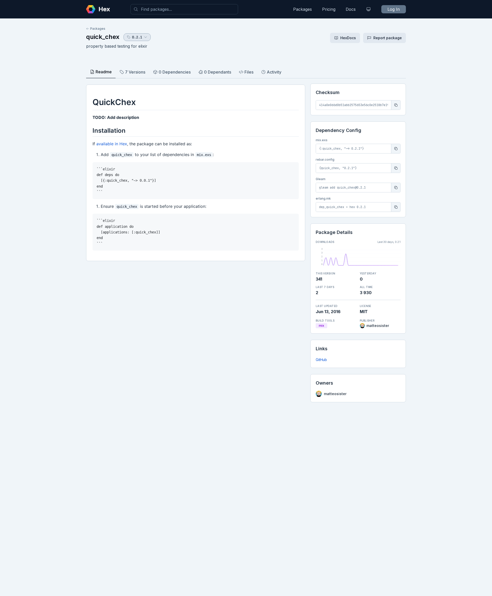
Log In (393, 9)
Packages (302, 9)
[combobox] (184, 9)
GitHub (321, 359)
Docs (351, 9)
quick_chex (102, 36)
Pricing (328, 9)
